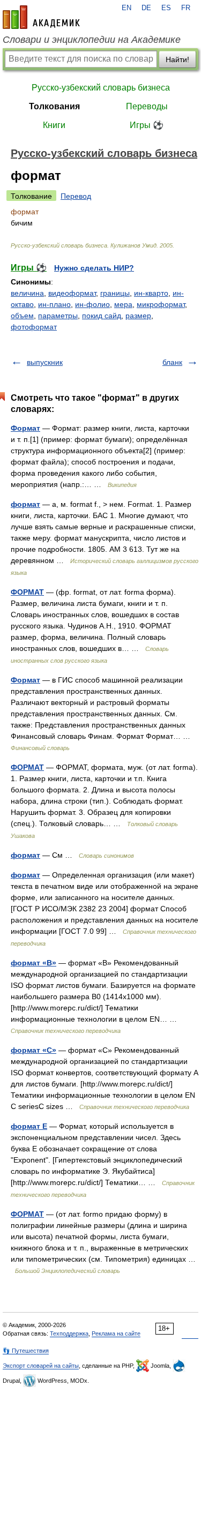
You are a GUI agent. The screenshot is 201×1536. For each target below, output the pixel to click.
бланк (172, 362)
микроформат (161, 304)
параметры (58, 315)
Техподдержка (69, 1333)
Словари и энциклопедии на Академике (92, 39)
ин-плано (54, 304)
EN (126, 8)
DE (146, 8)
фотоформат (34, 327)
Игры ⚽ (146, 125)
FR (185, 8)
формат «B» (33, 962)
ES (166, 8)
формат (25, 504)
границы (115, 293)
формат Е (29, 1126)
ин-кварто (151, 293)
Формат (25, 428)
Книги (54, 125)
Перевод (76, 196)
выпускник (45, 362)
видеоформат (72, 293)
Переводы (147, 106)
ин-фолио (92, 304)
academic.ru (41, 17)
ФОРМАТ (27, 592)
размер (138, 315)
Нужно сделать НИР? (94, 268)
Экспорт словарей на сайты (41, 1365)
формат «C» (33, 1050)
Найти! (177, 59)
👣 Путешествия (26, 1350)
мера (123, 304)
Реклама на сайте (116, 1333)
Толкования (54, 106)
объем (22, 315)
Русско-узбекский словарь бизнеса (101, 87)
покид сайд (101, 315)
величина (27, 293)
